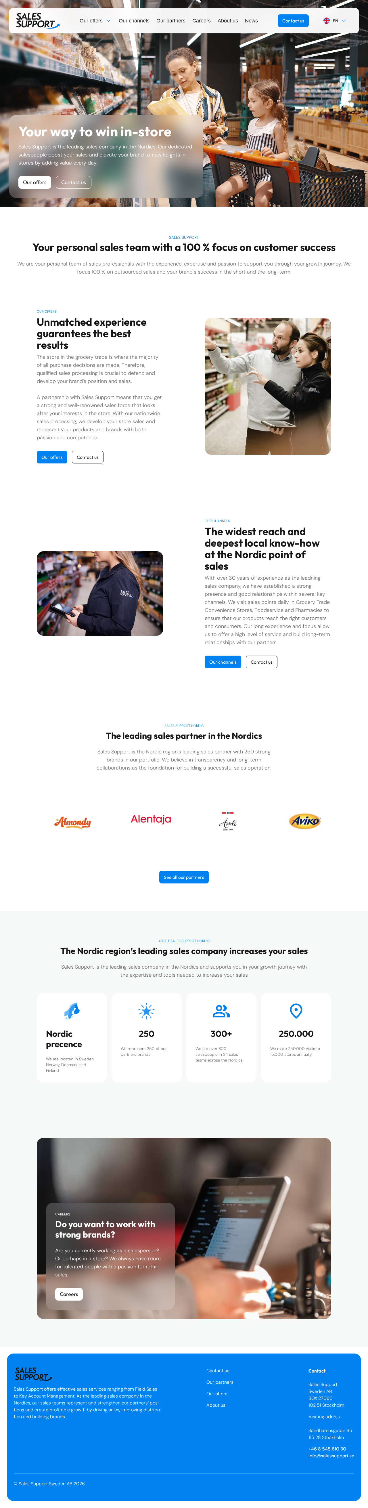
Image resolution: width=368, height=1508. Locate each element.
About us (228, 21)
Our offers (91, 21)
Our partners (170, 21)
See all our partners (184, 877)
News (251, 21)
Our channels (134, 21)
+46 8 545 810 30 (327, 1449)
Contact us (293, 21)
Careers (201, 21)
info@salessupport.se (331, 1456)
